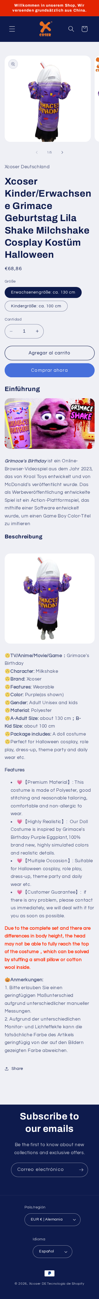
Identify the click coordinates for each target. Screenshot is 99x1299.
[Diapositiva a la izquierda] (37, 153)
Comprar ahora (49, 370)
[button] (12, 29)
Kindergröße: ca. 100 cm (36, 306)
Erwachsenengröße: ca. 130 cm (43, 292)
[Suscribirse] (81, 1170)
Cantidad (13, 319)
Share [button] (17, 1068)
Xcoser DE (37, 1284)
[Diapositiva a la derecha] (62, 153)
